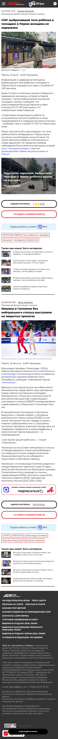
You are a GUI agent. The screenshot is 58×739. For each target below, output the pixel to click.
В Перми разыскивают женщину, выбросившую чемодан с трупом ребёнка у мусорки (33, 279)
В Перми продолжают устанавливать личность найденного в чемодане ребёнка (33, 253)
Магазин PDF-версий (14, 608)
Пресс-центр (39, 600)
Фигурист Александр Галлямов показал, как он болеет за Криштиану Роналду (33, 571)
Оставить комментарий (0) (29, 214)
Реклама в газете (35, 604)
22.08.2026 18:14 (8, 302)
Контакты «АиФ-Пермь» (15, 616)
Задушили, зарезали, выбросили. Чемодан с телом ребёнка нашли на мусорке (28, 176)
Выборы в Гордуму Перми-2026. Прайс (23, 633)
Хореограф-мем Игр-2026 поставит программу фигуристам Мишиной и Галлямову (32, 580)
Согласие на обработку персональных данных (25, 691)
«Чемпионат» (8, 382)
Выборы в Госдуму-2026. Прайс (20, 623)
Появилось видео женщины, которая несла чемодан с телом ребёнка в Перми (31, 270)
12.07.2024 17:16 (8, 11)
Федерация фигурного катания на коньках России (26, 358)
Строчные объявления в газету (20, 619)
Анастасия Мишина (44, 371)
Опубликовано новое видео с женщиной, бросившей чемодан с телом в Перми (30, 262)
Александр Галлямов (15, 374)
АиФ (23, 70)
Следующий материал (27, 731)
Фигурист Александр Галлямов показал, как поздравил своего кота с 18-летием (31, 554)
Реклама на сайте (12, 604)
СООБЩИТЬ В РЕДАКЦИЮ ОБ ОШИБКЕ (22, 637)
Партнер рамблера (25, 726)
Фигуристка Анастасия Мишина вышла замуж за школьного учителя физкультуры (33, 562)
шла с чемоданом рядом (15, 148)
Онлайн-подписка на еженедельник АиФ (26, 612)
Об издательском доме (16, 600)
